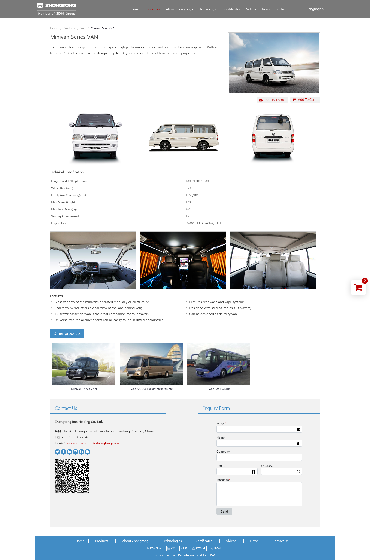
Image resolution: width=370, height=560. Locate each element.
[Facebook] (63, 452)
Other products (67, 333)
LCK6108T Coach (218, 389)
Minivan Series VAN (84, 389)
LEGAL (217, 548)
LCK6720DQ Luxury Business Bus (151, 389)
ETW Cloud (155, 548)
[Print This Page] (81, 452)
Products (69, 28)
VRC (172, 548)
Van (82, 28)
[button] (153, 9)
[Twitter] (57, 452)
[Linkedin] (69, 452)
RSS (184, 548)
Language (314, 9)
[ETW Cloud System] (87, 452)
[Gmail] (75, 452)
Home (54, 28)
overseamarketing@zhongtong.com (92, 443)
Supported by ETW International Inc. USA (185, 555)
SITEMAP (200, 548)
